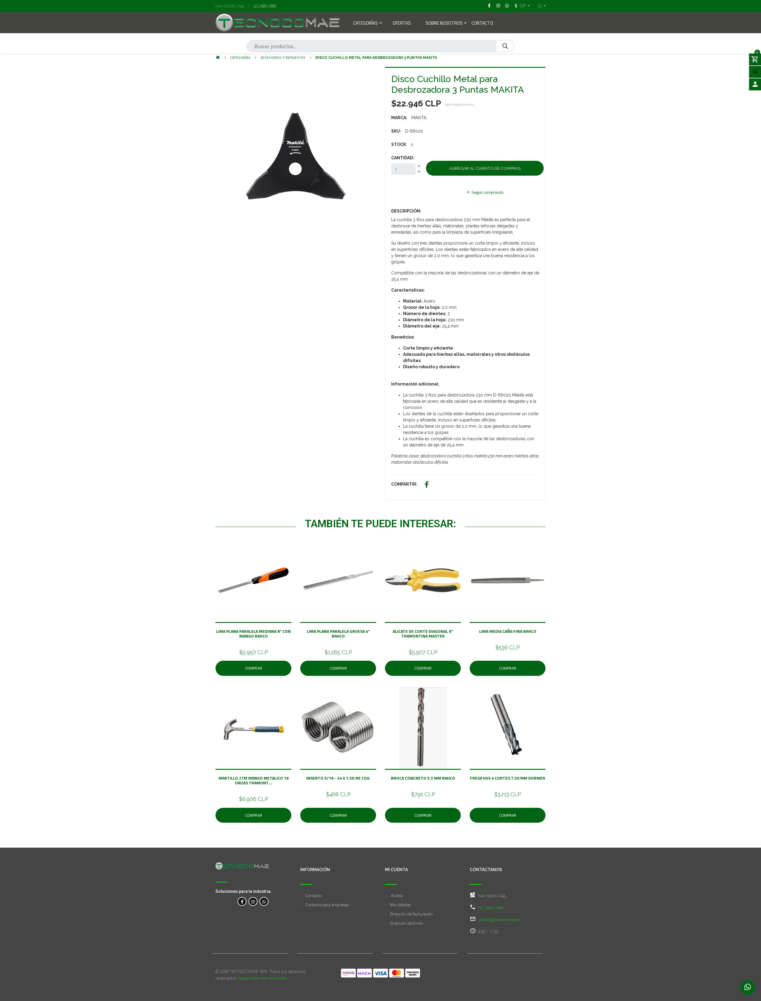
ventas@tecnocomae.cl (499, 919)
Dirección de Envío (406, 923)
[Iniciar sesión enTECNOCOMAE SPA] (755, 84)
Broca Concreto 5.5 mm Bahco (423, 778)
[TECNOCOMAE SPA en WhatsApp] (264, 901)
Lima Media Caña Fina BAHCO (507, 631)
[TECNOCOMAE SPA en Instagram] (253, 901)
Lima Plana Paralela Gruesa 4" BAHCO (338, 633)
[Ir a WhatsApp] (507, 6)
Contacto (482, 23)
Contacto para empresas (327, 904)
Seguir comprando (487, 192)
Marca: (399, 117)
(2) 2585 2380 (265, 6)
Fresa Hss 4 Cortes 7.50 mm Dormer (507, 778)
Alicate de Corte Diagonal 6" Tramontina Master (423, 633)
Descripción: (406, 211)
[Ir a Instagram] (498, 6)
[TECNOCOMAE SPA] (278, 22)
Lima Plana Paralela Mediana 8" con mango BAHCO (253, 633)
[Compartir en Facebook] (426, 485)
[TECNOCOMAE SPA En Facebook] (242, 901)
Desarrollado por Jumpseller (262, 978)
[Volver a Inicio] (218, 58)
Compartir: (404, 484)
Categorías (365, 23)
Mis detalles (400, 904)
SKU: (396, 131)
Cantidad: (402, 157)
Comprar (253, 668)
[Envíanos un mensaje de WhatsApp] (747, 987)
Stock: (399, 144)
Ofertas (402, 23)
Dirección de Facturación (411, 914)
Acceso (396, 895)
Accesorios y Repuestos (283, 57)
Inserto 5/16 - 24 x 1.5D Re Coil (338, 778)
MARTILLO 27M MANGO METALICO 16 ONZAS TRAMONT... (253, 780)
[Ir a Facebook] (489, 6)
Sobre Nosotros (444, 23)
